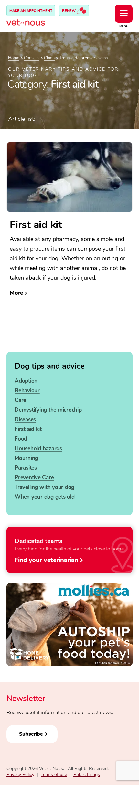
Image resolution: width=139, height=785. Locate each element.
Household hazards (38, 448)
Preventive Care (34, 477)
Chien (49, 58)
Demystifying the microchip (48, 410)
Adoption (26, 381)
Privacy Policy (20, 774)
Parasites (26, 468)
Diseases (25, 419)
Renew (69, 10)
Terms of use (54, 774)
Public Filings (86, 774)
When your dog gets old (45, 497)
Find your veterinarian (46, 559)
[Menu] (124, 14)
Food (21, 439)
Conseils (31, 58)
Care (20, 400)
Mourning (26, 458)
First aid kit (28, 429)
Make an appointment (30, 10)
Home (13, 58)
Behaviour (27, 390)
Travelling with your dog (44, 487)
